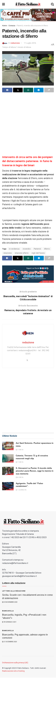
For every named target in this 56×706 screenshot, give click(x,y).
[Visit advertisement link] (28, 15)
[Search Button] (52, 4)
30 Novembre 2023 (10, 602)
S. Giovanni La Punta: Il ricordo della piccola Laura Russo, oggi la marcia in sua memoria (34, 471)
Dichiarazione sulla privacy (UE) (15, 662)
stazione (8, 253)
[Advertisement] (28, 123)
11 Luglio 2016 (30, 43)
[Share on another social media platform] (49, 90)
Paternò (37, 249)
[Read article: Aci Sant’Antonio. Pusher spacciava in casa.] (8, 446)
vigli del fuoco (38, 253)
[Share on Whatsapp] (28, 90)
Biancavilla (8, 611)
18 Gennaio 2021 (9, 622)
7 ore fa (20, 450)
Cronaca (11, 26)
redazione (15, 43)
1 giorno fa (21, 490)
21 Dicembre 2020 (10, 641)
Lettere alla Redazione (13, 591)
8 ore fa (20, 477)
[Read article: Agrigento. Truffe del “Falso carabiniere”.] (8, 486)
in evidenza (14, 249)
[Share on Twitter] (18, 90)
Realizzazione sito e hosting (13, 671)
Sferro (47, 249)
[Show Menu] (3, 4)
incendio (27, 249)
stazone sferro (21, 253)
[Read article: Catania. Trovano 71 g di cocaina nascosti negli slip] (8, 458)
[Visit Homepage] (28, 4)
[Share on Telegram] (39, 90)
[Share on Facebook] (7, 90)
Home (4, 26)
